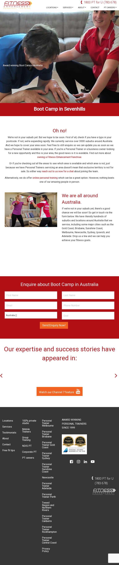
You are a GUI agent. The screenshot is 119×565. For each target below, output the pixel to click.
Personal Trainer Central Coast (49, 540)
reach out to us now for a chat (58, 171)
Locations (51, 7)
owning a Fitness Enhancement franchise (59, 157)
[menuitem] (51, 7)
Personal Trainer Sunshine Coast (47, 468)
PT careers (109, 7)
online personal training (45, 177)
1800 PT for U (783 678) (100, 2)
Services (67, 7)
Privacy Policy (46, 550)
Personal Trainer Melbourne (48, 423)
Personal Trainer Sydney (47, 456)
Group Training (26, 438)
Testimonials (9, 432)
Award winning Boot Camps (18, 65)
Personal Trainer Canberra (47, 519)
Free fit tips (8, 450)
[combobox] (31, 315)
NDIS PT (27, 445)
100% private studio (29, 422)
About (81, 7)
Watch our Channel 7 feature (57, 392)
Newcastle (48, 477)
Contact (95, 7)
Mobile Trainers (26, 430)
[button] (117, 375)
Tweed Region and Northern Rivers (48, 506)
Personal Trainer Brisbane (47, 434)
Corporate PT (29, 451)
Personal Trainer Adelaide (47, 486)
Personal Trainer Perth (49, 495)
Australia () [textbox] (11, 315)
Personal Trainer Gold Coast (48, 445)
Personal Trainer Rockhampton (49, 529)
